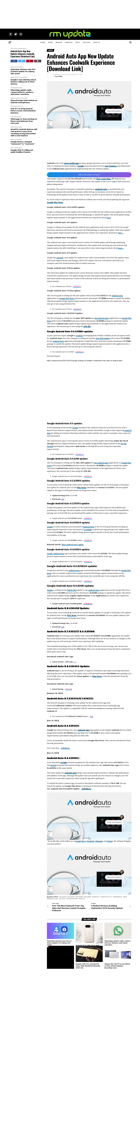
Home (42, 42)
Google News (80, 841)
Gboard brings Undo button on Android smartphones (24, 101)
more (109, 217)
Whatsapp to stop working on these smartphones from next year (24, 121)
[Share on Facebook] (14, 61)
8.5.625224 (63, 897)
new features (111, 166)
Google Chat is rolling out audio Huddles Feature (22, 151)
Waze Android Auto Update (72, 544)
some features (72, 898)
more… (121, 248)
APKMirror (77, 286)
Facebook (90, 841)
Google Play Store (55, 202)
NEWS (50, 42)
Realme (59, 42)
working (79, 335)
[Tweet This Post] (22, 61)
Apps (12, 48)
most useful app (71, 163)
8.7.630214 (71, 897)
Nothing (86, 42)
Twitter (110, 841)
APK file (87, 326)
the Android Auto (102, 318)
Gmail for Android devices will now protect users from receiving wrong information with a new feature (24, 132)
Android (13, 77)
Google (15, 48)
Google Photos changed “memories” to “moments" (23, 143)
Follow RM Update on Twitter (89, 175)
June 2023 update (103, 338)
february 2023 (53, 898)
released (59, 257)
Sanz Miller (59, 76)
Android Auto (101, 189)
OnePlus (68, 42)
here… (120, 233)
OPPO (77, 42)
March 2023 (72, 590)
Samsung (16, 67)
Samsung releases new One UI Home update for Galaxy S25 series (23, 71)
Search (53, 765)
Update (24, 48)
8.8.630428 (88, 897)
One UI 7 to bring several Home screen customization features (23, 111)
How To (96, 42)
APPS (125, 897)
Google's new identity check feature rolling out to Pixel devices (23, 82)
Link (62, 499)
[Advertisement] (70, 14)
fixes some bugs (103, 179)
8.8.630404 (80, 897)
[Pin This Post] (29, 61)
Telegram (98, 841)
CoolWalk (88, 529)
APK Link (68, 689)
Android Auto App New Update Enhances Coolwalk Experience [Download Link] (23, 54)
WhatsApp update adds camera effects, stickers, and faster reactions (22, 92)
